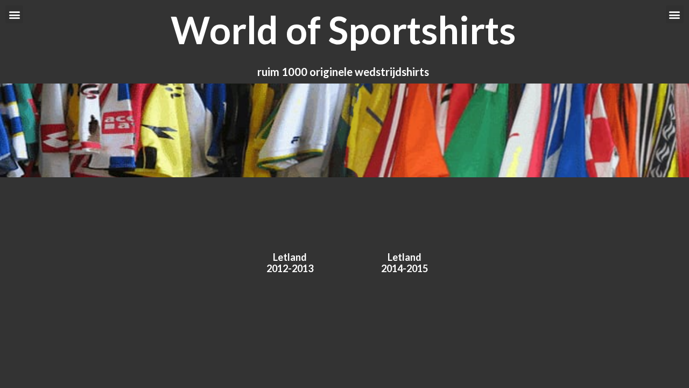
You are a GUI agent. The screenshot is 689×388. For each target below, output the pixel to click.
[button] (14, 14)
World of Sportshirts (343, 29)
